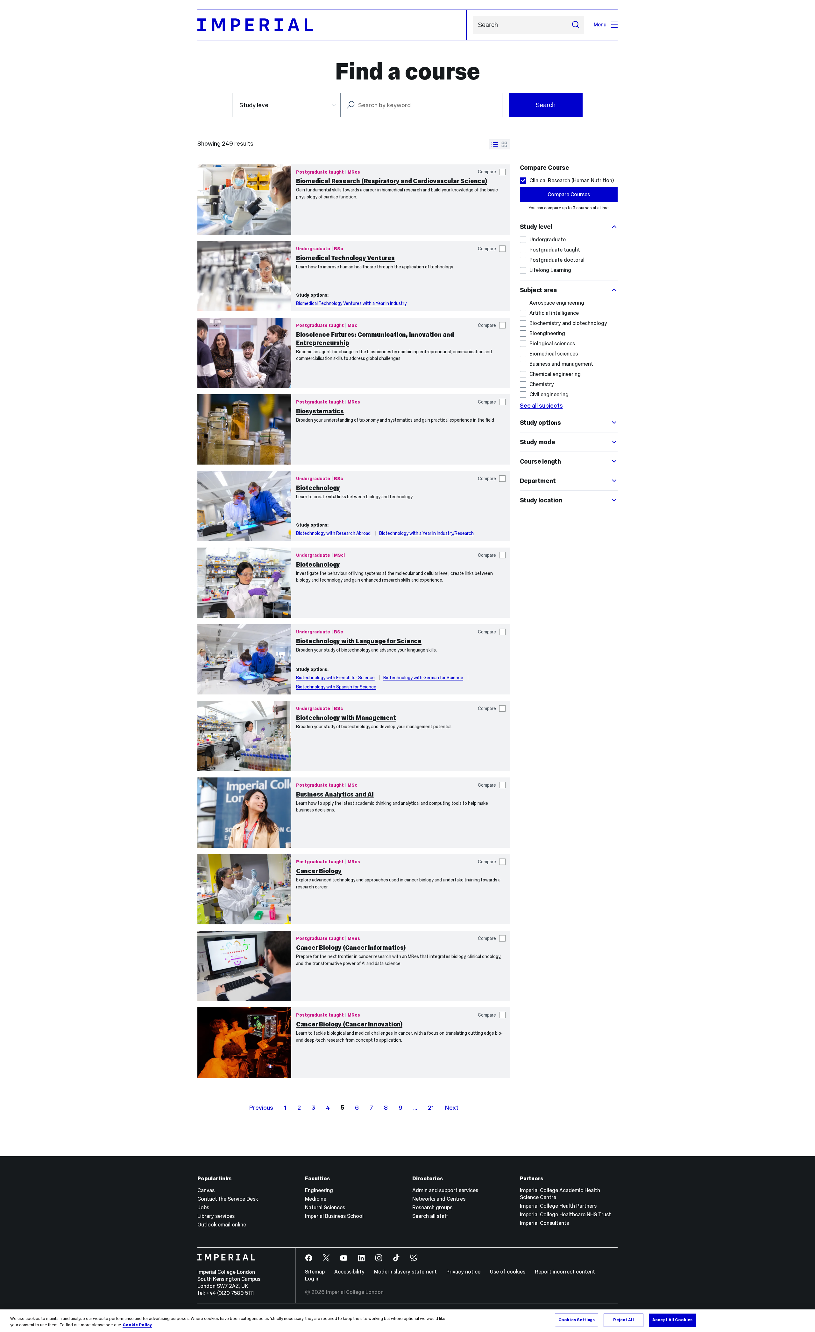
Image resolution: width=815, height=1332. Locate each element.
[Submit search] (575, 25)
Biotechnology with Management (346, 717)
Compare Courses (569, 194)
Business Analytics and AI (335, 794)
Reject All (623, 1319)
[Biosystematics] (244, 429)
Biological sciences (552, 343)
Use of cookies (507, 1271)
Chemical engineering (555, 374)
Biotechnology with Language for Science (359, 641)
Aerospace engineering (556, 303)
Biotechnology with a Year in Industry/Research (426, 533)
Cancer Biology (319, 871)
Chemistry (541, 384)
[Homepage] (332, 25)
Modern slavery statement (405, 1271)
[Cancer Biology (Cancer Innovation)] (244, 1042)
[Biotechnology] (244, 506)
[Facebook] (309, 1258)
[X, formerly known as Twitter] (326, 1258)
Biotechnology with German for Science (423, 677)
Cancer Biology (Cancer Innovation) (349, 1024)
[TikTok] (396, 1258)
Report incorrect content (565, 1271)
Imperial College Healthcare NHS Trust (565, 1214)
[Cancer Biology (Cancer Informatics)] (244, 966)
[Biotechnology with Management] (244, 736)
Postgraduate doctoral (557, 260)
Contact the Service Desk (227, 1199)
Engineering (319, 1190)
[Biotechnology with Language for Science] (244, 659)
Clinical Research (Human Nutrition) (571, 180)
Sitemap (315, 1271)
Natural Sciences (325, 1207)
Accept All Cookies (672, 1319)
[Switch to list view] (495, 144)
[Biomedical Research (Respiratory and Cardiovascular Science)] (244, 199)
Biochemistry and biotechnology (568, 323)
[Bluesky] (414, 1258)
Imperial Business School (334, 1216)
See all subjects (541, 405)
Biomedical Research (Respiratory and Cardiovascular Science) (391, 181)
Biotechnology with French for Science (335, 677)
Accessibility (349, 1271)
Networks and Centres (438, 1199)
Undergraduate (547, 239)
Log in (312, 1278)
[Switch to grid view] (504, 144)
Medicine (315, 1199)
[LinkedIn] (361, 1258)
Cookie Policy (137, 1325)
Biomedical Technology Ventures (345, 258)
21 (431, 1107)
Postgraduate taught (554, 249)
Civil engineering (549, 394)
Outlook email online (221, 1224)
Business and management (561, 364)
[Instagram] (379, 1258)
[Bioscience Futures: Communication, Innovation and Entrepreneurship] (244, 353)
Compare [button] (487, 172)
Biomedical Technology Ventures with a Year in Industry (351, 303)
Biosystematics (320, 411)
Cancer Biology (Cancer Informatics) (351, 947)
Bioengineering (547, 333)
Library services (216, 1216)
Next (451, 1107)
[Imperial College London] (241, 1258)
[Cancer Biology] (244, 889)
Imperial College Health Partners (558, 1206)
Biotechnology (318, 488)
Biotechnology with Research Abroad (333, 533)
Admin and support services (445, 1190)
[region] (407, 1320)
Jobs (203, 1207)
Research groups (432, 1207)
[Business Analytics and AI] (244, 812)
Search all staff (430, 1216)
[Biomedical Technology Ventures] (244, 276)
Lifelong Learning (550, 270)
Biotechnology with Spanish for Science (336, 687)
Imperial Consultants (544, 1223)
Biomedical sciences (553, 353)
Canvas (206, 1190)
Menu (600, 24)
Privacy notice (463, 1271)
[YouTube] (344, 1258)
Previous (261, 1107)
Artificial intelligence (554, 313)
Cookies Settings (576, 1319)
